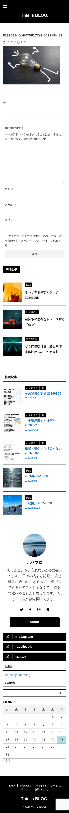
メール (10, 204)
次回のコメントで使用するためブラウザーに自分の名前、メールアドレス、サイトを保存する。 (33, 241)
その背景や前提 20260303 (43, 393)
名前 (9, 188)
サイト (9, 220)
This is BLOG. (34, 15)
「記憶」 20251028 (38, 503)
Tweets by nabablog (16, 675)
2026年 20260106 (37, 476)
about (34, 622)
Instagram (40, 785)
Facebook (25, 785)
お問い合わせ (42, 789)
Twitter (12, 785)
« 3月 (6, 760)
